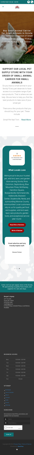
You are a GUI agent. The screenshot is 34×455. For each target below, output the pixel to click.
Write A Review (17, 230)
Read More (26, 120)
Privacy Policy (17, 444)
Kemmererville (23, 193)
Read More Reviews (17, 225)
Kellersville (13, 196)
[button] (14, 268)
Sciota (20, 181)
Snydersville (15, 199)
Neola (23, 199)
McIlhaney (24, 187)
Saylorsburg (19, 184)
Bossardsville (10, 193)
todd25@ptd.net (8, 304)
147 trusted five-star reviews (17, 158)
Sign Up (8, 434)
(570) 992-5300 (8, 302)
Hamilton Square (17, 190)
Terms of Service (26, 444)
